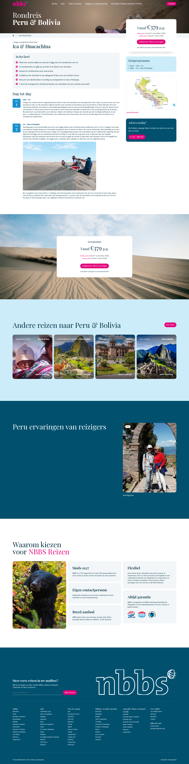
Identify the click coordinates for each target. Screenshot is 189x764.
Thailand (42, 734)
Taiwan (42, 732)
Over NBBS (155, 709)
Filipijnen (43, 716)
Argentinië (98, 714)
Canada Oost (72, 737)
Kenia (14, 714)
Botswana (16, 711)
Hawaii (70, 727)
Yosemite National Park (157, 728)
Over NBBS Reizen (156, 711)
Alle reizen (170, 325)
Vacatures (153, 716)
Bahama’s (71, 722)
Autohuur (15, 737)
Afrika (54, 4)
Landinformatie (132, 112)
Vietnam (42, 739)
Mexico (97, 729)
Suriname (98, 737)
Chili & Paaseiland (100, 719)
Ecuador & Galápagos (102, 727)
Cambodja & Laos (45, 711)
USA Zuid (70, 719)
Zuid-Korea (43, 742)
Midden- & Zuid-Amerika (96, 4)
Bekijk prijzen (141, 33)
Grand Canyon (154, 726)
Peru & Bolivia (99, 734)
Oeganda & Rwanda (19, 724)
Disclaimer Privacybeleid (168, 760)
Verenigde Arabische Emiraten (49, 737)
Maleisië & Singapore (46, 724)
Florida (70, 724)
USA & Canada (75, 4)
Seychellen (16, 727)
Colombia (98, 722)
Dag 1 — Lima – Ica (136, 66)
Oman (42, 727)
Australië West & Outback (131, 717)
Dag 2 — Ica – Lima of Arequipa (141, 68)
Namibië (15, 722)
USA (69, 711)
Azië (63, 4)
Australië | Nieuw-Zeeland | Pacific (126, 4)
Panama (97, 732)
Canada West (72, 734)
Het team (153, 714)
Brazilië (97, 716)
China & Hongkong (46, 714)
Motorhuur (71, 745)
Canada (70, 732)
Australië (125, 714)
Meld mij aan (70, 692)
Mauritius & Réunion (19, 716)
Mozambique (17, 719)
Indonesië (43, 719)
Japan (42, 722)
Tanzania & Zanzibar (19, 729)
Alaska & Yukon (72, 729)
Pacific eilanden (128, 727)
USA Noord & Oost (73, 714)
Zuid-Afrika (16, 734)
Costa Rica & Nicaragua (102, 724)
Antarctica (98, 711)
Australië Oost (127, 719)
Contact (171, 4)
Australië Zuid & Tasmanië (131, 722)
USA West (71, 716)
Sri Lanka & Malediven (47, 729)
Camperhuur (16, 739)
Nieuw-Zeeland (127, 724)
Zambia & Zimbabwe (19, 732)
